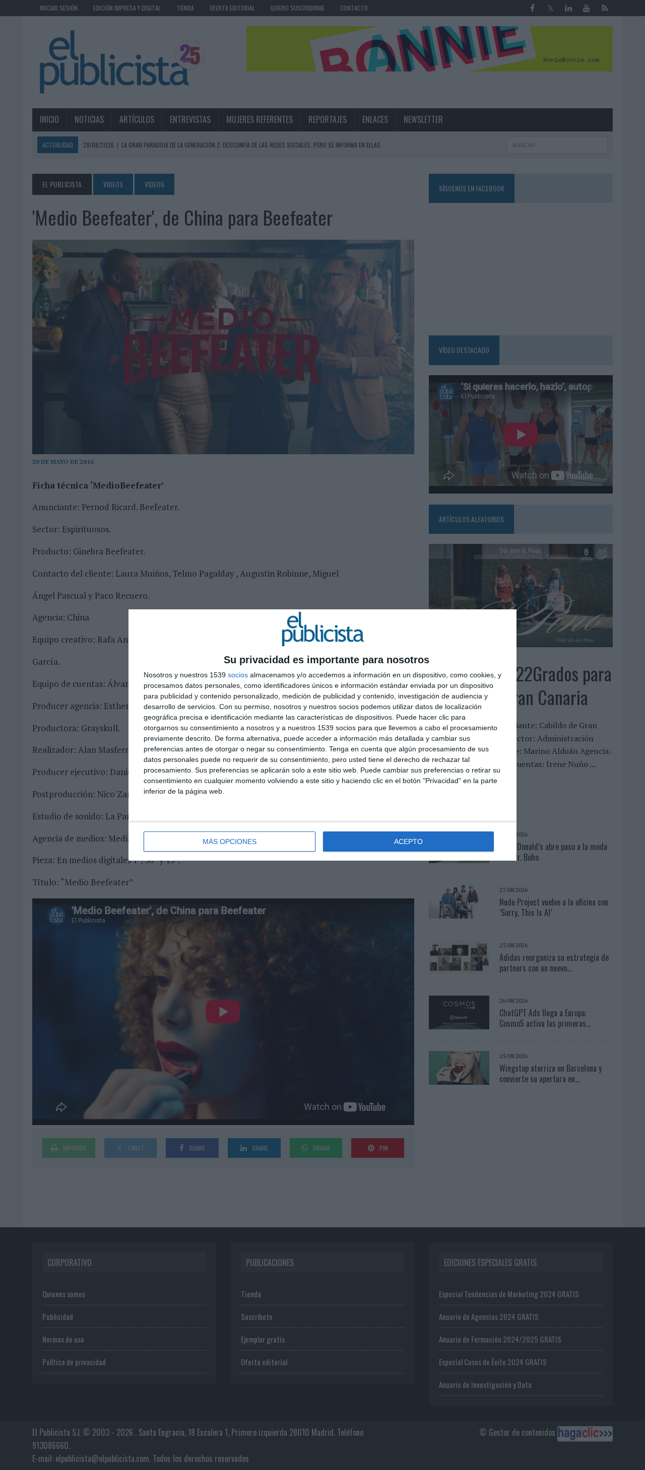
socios (238, 674)
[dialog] (322, 735)
